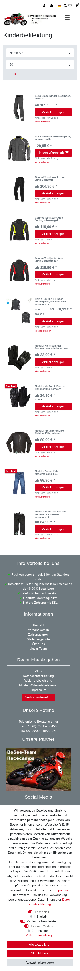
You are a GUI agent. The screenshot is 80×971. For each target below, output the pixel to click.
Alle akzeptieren (40, 944)
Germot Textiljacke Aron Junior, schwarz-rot (49, 259)
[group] (19, 108)
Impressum (38, 690)
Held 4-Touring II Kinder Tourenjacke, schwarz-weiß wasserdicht (51, 301)
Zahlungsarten (38, 634)
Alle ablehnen (40, 953)
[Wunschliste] (71, 6)
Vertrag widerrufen (38, 697)
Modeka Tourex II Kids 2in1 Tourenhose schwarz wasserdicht (50, 514)
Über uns (38, 644)
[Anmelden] (45, 6)
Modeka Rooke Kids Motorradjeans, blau (46, 472)
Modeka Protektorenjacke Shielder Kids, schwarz (49, 432)
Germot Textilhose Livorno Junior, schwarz (50, 178)
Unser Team (38, 648)
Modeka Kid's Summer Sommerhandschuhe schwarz (52, 347)
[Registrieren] (52, 6)
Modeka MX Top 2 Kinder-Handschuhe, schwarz (50, 387)
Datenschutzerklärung (38, 676)
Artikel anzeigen (53, 112)
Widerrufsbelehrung (38, 680)
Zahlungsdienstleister (42, 921)
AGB (38, 671)
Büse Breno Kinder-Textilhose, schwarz (53, 97)
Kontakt (38, 625)
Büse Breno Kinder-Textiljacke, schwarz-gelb (53, 137)
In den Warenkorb (51, 152)
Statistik (41, 916)
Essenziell (42, 912)
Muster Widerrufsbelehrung (38, 685)
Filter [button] (15, 74)
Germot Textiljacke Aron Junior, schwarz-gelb (49, 219)
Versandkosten (43, 121)
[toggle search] (65, 6)
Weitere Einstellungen (40, 935)
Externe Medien (42, 926)
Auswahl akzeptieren (40, 962)
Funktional (42, 930)
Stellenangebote (38, 639)
